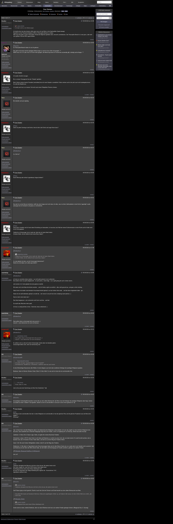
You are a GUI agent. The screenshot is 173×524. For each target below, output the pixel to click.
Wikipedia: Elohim (20, 499)
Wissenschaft (14, 5)
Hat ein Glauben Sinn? (103, 41)
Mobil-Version (22, 519)
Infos (66, 14)
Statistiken (55, 2)
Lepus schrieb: (20, 26)
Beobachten (45, 14)
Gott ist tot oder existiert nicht (105, 61)
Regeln (16, 519)
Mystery (29, 5)
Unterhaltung (102, 5)
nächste (90, 17)
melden (92, 39)
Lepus (3, 42)
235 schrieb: (20, 382)
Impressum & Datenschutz (7, 519)
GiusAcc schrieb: (21, 485)
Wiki (72, 2)
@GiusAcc (16, 46)
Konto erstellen (105, 27)
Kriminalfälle (38, 5)
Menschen (4, 5)
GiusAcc (4, 21)
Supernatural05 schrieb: (23, 361)
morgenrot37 (5, 247)
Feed (63, 11)
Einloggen (104, 21)
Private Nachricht (6, 64)
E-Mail (66, 11)
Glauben (52, 11)
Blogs (39, 2)
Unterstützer (6, 59)
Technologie (69, 5)
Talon (3, 97)
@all (21, 284)
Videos (47, 2)
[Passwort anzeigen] (110, 19)
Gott (44, 11)
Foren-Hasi (5, 57)
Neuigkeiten (81, 2)
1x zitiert (87, 94)
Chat (64, 2)
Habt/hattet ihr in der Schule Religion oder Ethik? (104, 36)
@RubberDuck (17, 151)
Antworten (53, 14)
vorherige (79, 17)
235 (2, 354)
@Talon (15, 126)
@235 (14, 412)
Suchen (60, 14)
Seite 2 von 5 (5, 17)
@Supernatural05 (17, 357)
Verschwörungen (58, 5)
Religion (47, 11)
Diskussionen (29, 2)
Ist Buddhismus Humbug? (104, 51)
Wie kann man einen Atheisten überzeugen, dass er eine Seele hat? (105, 67)
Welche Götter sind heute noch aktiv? (104, 46)
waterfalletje (5, 272)
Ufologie (78, 5)
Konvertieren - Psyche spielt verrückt (105, 56)
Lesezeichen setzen (7, 28)
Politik (22, 5)
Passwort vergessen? (104, 25)
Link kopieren (5, 26)
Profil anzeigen (5, 62)
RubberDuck (5, 72)
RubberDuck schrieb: (22, 254)
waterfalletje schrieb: (22, 336)
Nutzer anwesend (104, 10)
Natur (85, 5)
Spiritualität (48, 5)
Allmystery (8, 2)
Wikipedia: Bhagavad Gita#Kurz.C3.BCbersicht (27, 451)
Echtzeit (20, 2)
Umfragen (92, 5)
